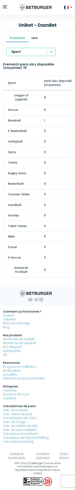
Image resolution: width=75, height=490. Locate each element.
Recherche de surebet (19, 339)
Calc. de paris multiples (20, 430)
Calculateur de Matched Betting (26, 438)
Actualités (10, 375)
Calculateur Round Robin (20, 434)
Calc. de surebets (15, 410)
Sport (16, 51)
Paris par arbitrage (16, 323)
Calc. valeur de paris (17, 414)
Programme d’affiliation (20, 367)
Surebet (8, 315)
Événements (12, 351)
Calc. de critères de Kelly (20, 426)
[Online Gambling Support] (33, 481)
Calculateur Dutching (18, 442)
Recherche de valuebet (19, 343)
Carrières (9, 398)
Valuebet (9, 319)
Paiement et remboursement (24, 378)
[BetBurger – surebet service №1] (36, 7)
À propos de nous (16, 394)
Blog (6, 327)
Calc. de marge (14, 422)
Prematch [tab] (17, 38)
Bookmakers (12, 371)
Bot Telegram (12, 347)
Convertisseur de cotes (19, 418)
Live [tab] (35, 38)
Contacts (9, 390)
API (5, 355)
